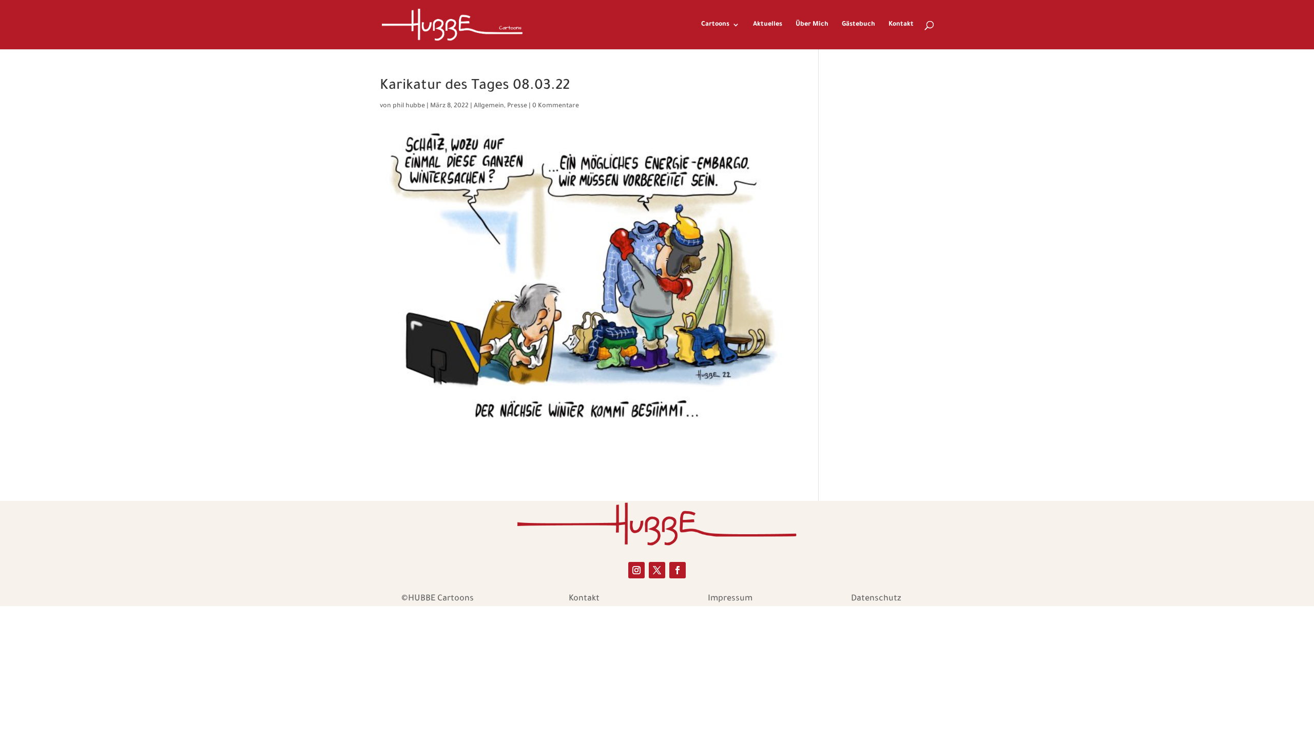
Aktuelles (767, 24)
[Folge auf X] (657, 570)
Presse (517, 106)
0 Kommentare (555, 106)
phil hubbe (409, 106)
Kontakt (901, 24)
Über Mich (812, 24)
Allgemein (489, 106)
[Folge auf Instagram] (636, 570)
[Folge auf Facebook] (677, 570)
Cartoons (715, 24)
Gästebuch (858, 24)
